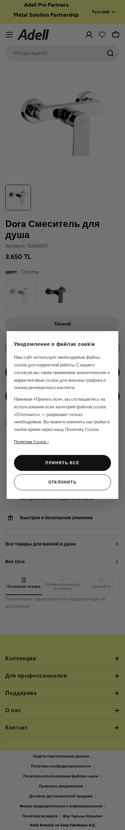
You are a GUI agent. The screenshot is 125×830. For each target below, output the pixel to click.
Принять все (62, 463)
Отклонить (62, 482)
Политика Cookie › (31, 442)
